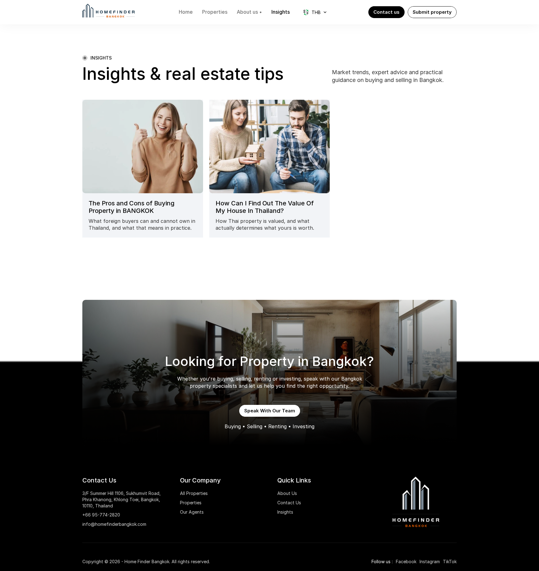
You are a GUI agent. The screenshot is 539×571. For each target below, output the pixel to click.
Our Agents (192, 512)
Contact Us (289, 502)
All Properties (194, 493)
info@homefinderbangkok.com (114, 524)
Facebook (406, 561)
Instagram (430, 561)
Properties (191, 502)
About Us (287, 493)
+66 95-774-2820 (101, 514)
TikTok (450, 561)
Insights (285, 512)
